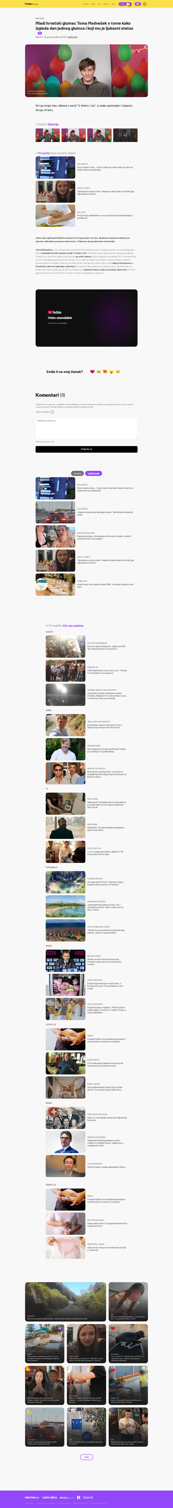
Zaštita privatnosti (80, 1503)
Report (106, 4)
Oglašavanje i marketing (46, 1503)
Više (86, 1457)
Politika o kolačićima (99, 1503)
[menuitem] (145, 3)
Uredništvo (29, 1503)
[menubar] (145, 3)
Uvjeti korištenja (64, 1503)
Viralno (86, 4)
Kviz (99, 4)
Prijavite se (86, 449)
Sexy (114, 4)
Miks (93, 4)
